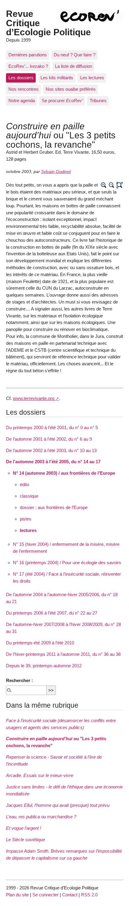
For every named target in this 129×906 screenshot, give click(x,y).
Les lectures (92, 77)
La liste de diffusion (73, 66)
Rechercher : (19, 680)
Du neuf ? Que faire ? (74, 54)
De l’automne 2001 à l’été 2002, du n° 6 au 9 (49, 439)
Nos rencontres (23, 89)
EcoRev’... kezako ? (28, 66)
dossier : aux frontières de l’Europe (54, 507)
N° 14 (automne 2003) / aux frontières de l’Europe (64, 473)
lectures (28, 530)
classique (29, 496)
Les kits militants (56, 77)
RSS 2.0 (89, 894)
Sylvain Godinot (56, 171)
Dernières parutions (27, 54)
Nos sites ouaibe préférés (71, 89)
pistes (26, 518)
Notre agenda (21, 100)
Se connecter (45, 894)
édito (24, 484)
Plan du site (17, 894)
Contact (69, 894)
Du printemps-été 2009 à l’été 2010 (40, 642)
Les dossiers (21, 77)
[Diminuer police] (111, 185)
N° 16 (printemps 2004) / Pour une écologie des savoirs (67, 562)
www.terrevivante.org (33, 398)
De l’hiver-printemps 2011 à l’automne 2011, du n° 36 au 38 (63, 654)
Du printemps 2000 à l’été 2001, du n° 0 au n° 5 (52, 427)
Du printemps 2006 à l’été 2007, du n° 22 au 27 (51, 612)
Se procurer (62, 100)
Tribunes (98, 100)
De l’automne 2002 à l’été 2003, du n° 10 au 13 (51, 450)
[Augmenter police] (103, 185)
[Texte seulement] (119, 185)
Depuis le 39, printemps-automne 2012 (44, 665)
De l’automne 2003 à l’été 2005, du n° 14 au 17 (53, 461)
